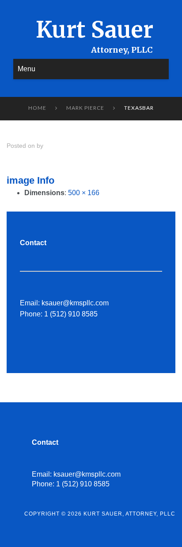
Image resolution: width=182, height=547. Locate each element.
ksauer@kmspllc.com (75, 303)
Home (37, 107)
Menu (26, 69)
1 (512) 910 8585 (71, 314)
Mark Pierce (85, 107)
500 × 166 (83, 192)
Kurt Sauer (94, 30)
